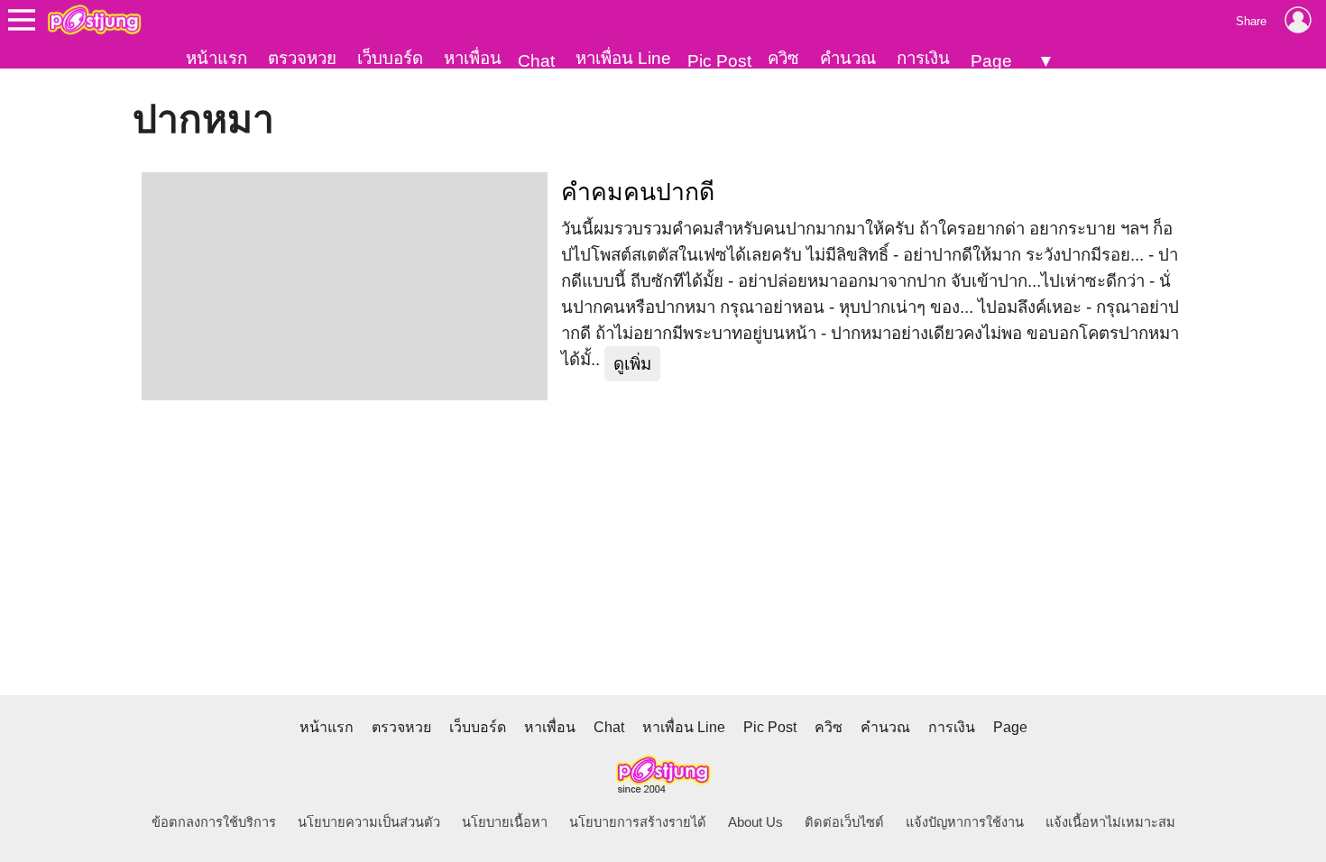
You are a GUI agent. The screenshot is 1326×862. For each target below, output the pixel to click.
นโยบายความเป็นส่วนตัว (369, 822)
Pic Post (719, 60)
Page (991, 60)
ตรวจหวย (302, 58)
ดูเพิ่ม (632, 363)
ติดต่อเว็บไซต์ (844, 822)
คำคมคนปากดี (637, 192)
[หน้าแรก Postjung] (94, 20)
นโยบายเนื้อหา (505, 822)
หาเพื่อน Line (623, 58)
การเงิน (923, 58)
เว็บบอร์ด (390, 58)
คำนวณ (848, 58)
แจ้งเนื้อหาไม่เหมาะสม (1110, 822)
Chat (536, 60)
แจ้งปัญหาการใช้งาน (965, 822)
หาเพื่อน (473, 58)
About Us (755, 822)
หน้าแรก (216, 58)
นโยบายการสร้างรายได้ (637, 822)
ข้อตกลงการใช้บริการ (214, 822)
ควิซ (783, 58)
